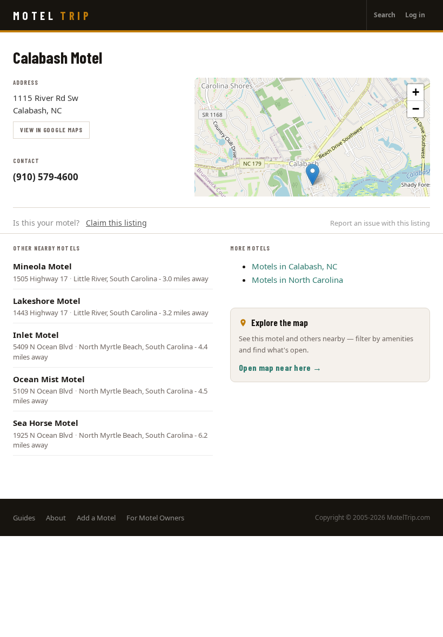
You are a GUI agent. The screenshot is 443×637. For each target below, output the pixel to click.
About (56, 518)
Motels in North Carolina (297, 279)
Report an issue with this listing (380, 223)
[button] (312, 175)
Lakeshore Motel (46, 300)
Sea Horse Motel (45, 422)
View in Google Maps (51, 129)
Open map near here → (280, 367)
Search (384, 14)
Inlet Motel (36, 334)
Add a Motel (96, 518)
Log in (415, 14)
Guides (24, 518)
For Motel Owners (155, 518)
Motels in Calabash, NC (294, 266)
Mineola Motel (42, 266)
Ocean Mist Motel (49, 379)
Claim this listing (116, 223)
